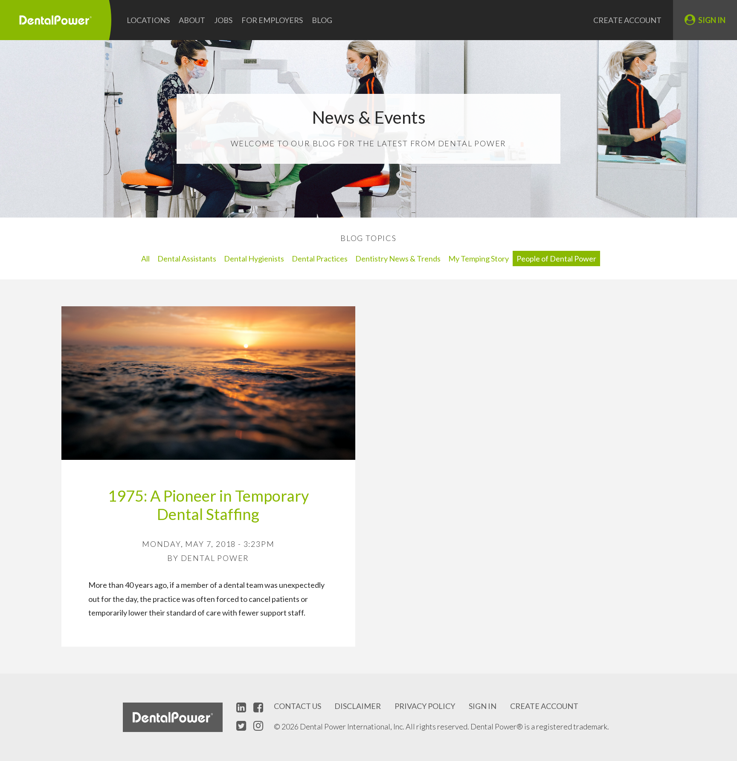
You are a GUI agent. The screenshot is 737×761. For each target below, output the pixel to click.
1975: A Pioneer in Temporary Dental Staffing (208, 504)
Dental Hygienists (254, 258)
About (192, 20)
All (145, 258)
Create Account (627, 20)
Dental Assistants (186, 258)
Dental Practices (320, 258)
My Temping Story (478, 258)
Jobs (223, 20)
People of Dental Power (556, 258)
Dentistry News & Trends (398, 258)
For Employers (272, 20)
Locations (148, 20)
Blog (322, 20)
